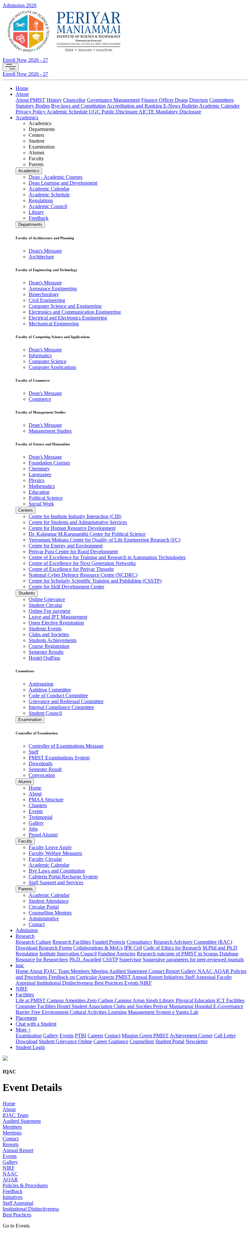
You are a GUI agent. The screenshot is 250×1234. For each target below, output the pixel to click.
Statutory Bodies (33, 106)
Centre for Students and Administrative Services (78, 522)
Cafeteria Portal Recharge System (63, 876)
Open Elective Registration (56, 622)
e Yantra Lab (185, 1012)
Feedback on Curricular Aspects (82, 977)
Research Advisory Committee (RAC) (193, 942)
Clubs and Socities (133, 1006)
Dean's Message (45, 251)
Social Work (41, 503)
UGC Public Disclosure (114, 111)
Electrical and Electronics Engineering (68, 318)
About (22, 94)
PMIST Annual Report (140, 977)
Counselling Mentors (50, 912)
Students (26, 593)
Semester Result (45, 769)
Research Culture (33, 942)
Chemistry (39, 468)
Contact (37, 924)
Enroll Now (25, 60)
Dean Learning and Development (63, 183)
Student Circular (45, 605)
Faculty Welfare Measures (55, 853)
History (54, 100)
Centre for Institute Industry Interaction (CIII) (75, 516)
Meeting (100, 971)
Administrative (44, 918)
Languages (40, 474)
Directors (198, 100)
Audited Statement (128, 971)
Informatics (40, 355)
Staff (33, 752)
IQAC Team (57, 971)
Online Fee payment (49, 611)
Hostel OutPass (44, 658)
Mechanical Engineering (54, 323)
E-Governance (228, 1006)
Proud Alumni (43, 834)
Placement (26, 1018)
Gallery (36, 823)
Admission (27, 930)
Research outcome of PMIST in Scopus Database (187, 953)
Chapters (38, 805)
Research (25, 936)
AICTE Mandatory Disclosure (170, 111)
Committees (221, 100)
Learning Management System (140, 1012)
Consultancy (139, 942)
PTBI (80, 1035)
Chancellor (74, 100)
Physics (36, 480)
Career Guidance (110, 1041)
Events (36, 811)
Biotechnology (44, 294)
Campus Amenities (67, 1000)
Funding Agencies (116, 953)
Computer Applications (52, 367)
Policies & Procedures (25, 1185)
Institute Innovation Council (68, 953)
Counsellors (142, 1041)
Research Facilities (71, 942)
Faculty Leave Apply (50, 847)
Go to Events (16, 1225)
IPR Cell (133, 948)
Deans (181, 100)
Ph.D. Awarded (85, 959)
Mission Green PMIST (145, 1035)
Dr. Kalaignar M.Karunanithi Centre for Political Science (87, 534)
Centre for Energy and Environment (66, 545)
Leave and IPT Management (58, 617)
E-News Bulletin (180, 106)
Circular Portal (44, 907)
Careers (95, 1035)
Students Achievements (52, 640)
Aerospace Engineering (53, 288)
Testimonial (40, 817)
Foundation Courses (49, 463)
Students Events (45, 628)
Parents (25, 888)
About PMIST (30, 100)
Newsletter (197, 1041)
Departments (30, 224)
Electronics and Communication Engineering (75, 312)
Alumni (24, 781)
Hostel (64, 1006)
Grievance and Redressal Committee (66, 701)
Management (126, 100)
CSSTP (110, 959)
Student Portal (169, 1041)
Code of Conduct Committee (58, 695)
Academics (27, 117)
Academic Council (48, 206)
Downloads (40, 763)
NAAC (206, 971)
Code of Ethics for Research (172, 948)
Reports (11, 1144)
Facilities (25, 994)
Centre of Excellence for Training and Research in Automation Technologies (107, 557)
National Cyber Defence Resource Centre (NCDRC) (83, 575)
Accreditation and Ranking (135, 106)
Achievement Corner (191, 1035)
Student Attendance (49, 901)
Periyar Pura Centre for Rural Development (73, 551)
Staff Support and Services (56, 882)
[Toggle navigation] (11, 67)
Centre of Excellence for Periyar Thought (71, 569)
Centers (25, 510)
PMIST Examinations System (59, 757)
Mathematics (42, 486)
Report (173, 971)
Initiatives (174, 977)
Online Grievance (47, 599)
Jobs (33, 829)
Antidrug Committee (50, 689)
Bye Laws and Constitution (57, 870)
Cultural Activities (89, 1012)
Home (22, 88)
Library (36, 212)
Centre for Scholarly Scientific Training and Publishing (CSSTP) (95, 581)
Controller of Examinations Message (66, 746)
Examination (30, 719)
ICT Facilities (230, 1000)
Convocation (42, 775)
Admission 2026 (19, 5)
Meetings (12, 1133)
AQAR (222, 971)
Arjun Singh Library (154, 1000)
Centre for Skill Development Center (66, 586)
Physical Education (196, 1000)
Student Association (93, 1006)
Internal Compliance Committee (61, 707)
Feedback (39, 218)
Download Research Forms (44, 948)
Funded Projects (108, 942)
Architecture (41, 256)
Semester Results (46, 652)
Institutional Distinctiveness (65, 983)
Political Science (45, 498)
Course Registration (49, 646)
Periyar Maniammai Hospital (183, 1006)
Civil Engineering (47, 300)
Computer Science (47, 361)
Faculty (25, 841)
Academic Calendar (49, 188)
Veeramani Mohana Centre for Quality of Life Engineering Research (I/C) (104, 540)
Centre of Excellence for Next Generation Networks (82, 563)
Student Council (45, 713)
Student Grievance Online (65, 1041)
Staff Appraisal (201, 977)
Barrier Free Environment (43, 1012)
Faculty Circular (45, 859)
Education (39, 492)
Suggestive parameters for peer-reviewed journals (193, 959)
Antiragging (41, 684)
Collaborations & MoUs (98, 948)
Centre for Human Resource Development (72, 528)
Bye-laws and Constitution (78, 106)
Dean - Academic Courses (55, 177)
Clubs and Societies (49, 634)
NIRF (146, 983)
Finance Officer (158, 100)
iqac (20, 965)
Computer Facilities (36, 1006)
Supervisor (130, 959)
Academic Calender (219, 106)
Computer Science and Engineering (65, 306)
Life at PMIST (31, 1000)
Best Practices (109, 983)
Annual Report (18, 1150)
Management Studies (50, 431)
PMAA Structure (46, 799)
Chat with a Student (36, 1024)
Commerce (40, 399)
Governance (100, 100)
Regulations (41, 200)
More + (23, 1029)
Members (81, 971)
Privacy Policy (31, 111)
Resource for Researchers (42, 959)
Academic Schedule (68, 111)
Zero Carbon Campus (109, 1000)
